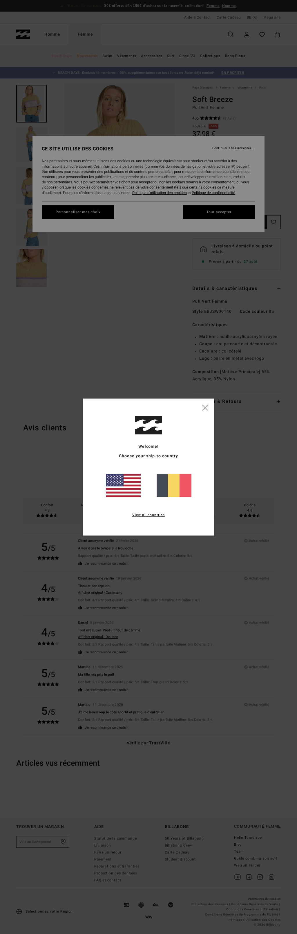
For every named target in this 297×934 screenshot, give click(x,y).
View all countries (148, 515)
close (205, 407)
